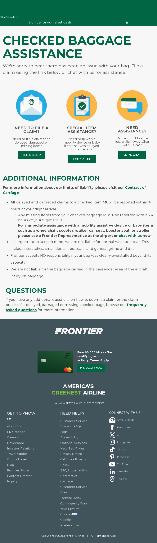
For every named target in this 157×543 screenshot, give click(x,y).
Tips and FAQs (70, 426)
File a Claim (31, 155)
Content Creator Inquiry (19, 478)
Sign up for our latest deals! (51, 22)
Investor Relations (20, 448)
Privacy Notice (71, 454)
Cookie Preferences (70, 522)
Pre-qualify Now (91, 367)
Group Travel (17, 459)
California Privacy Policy (73, 462)
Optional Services (73, 443)
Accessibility (69, 437)
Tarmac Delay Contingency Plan (73, 500)
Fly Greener (16, 432)
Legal (64, 432)
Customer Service (73, 421)
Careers (13, 437)
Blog (10, 465)
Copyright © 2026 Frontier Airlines (62, 535)
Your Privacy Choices (69, 511)
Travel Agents (17, 454)
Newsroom (15, 443)
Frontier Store (18, 470)
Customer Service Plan (73, 489)
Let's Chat (82, 159)
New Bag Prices (72, 448)
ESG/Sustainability (73, 470)
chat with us (130, 236)
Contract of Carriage (68, 478)
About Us (14, 426)
